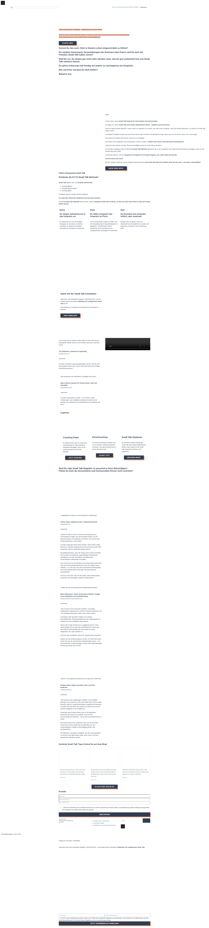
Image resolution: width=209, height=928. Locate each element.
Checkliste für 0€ (131, 7)
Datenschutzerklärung (66, 820)
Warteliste (143, 7)
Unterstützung (122, 7)
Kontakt (61, 822)
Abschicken (104, 814)
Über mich (115, 7)
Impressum (62, 819)
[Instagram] (3, 3)
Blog (137, 7)
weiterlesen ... (63, 777)
